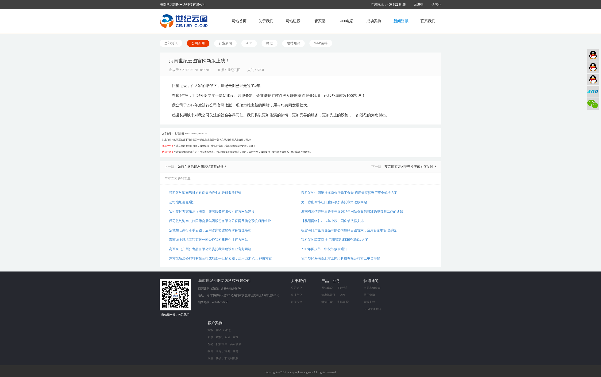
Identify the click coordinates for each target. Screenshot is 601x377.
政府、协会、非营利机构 (223, 358)
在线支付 (369, 302)
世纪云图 (179, 133)
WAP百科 (320, 43)
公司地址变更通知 (182, 202)
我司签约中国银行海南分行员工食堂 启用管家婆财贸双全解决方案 (349, 193)
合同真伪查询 (372, 288)
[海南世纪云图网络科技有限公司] (184, 21)
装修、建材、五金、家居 (223, 337)
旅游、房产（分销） (220, 330)
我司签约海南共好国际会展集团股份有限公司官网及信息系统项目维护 (220, 221)
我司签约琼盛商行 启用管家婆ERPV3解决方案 (334, 239)
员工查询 (369, 295)
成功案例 (373, 21)
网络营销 (593, 79)
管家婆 (320, 21)
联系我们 (427, 21)
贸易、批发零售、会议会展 (224, 344)
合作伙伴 (296, 302)
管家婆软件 (328, 295)
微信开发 (327, 302)
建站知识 (293, 43)
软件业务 (593, 67)
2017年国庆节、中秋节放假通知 (324, 249)
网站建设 (292, 21)
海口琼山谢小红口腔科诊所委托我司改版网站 (334, 202)
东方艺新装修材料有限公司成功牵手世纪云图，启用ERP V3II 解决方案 (220, 258)
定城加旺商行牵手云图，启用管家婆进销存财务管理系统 (210, 230)
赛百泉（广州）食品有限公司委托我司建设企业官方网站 (210, 249)
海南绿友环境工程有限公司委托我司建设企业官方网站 (208, 239)
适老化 (436, 4)
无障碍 (419, 4)
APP (249, 43)
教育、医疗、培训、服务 (223, 351)
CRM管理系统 (372, 309)
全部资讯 (170, 43)
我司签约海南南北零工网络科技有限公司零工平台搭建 (340, 258)
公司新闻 (198, 43)
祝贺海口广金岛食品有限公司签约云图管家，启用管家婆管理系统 (349, 230)
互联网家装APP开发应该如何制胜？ (411, 167)
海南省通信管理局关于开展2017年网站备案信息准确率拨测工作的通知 (352, 211)
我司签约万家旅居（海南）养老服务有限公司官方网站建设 (211, 211)
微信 (269, 43)
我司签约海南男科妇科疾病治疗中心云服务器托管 (205, 193)
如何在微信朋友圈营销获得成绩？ (202, 167)
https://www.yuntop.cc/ (196, 133)
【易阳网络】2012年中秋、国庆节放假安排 (332, 221)
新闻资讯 (400, 21)
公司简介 (296, 288)
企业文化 (296, 295)
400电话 (347, 21)
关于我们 (266, 21)
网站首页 (239, 21)
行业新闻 (225, 43)
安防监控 (343, 302)
